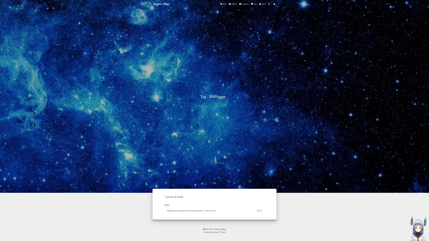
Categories (245, 4)
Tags (255, 4)
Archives (234, 4)
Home (224, 4)
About (263, 4)
